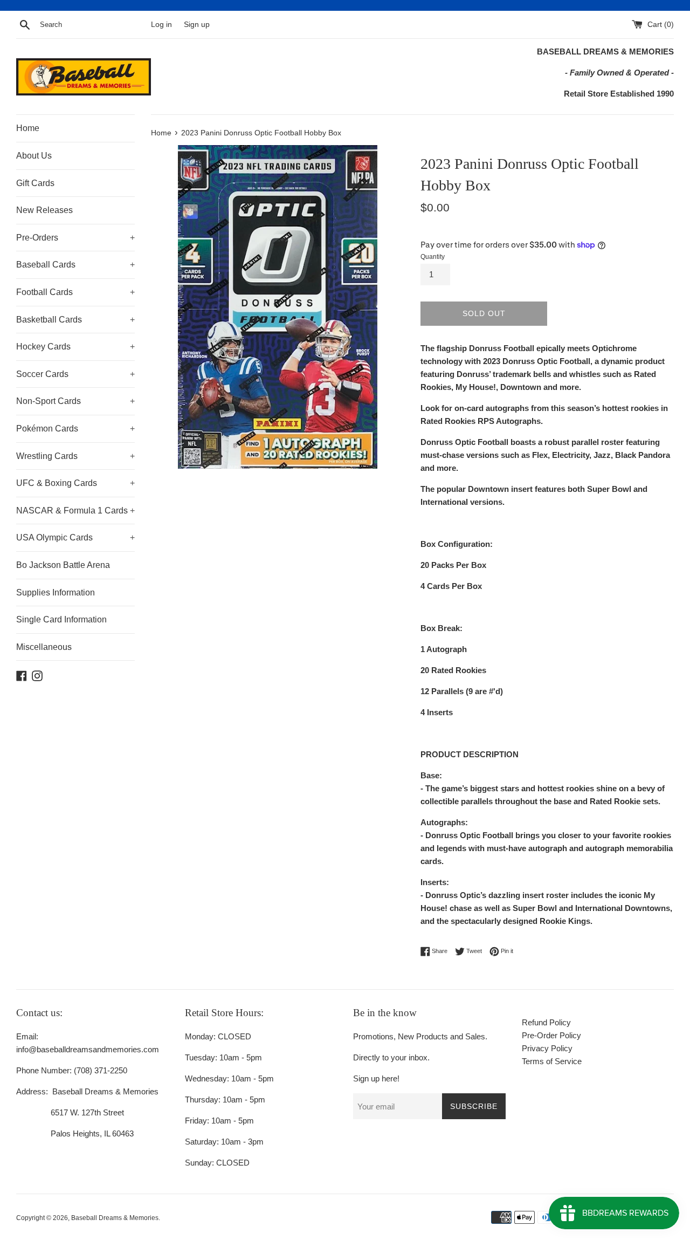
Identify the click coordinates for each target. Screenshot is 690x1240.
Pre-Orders (75, 237)
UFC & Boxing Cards (75, 483)
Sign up (197, 24)
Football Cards (75, 292)
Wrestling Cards (75, 456)
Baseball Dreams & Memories (114, 1218)
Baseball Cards (75, 264)
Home (27, 128)
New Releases (44, 210)
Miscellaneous (44, 647)
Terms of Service (552, 1061)
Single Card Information (61, 619)
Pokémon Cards (75, 428)
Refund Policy (546, 1022)
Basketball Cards (75, 319)
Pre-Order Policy (551, 1035)
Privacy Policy (547, 1048)
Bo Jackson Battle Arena (63, 565)
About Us (34, 155)
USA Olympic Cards (75, 537)
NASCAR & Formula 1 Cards (75, 510)
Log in (161, 24)
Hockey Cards (75, 346)
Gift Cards (35, 183)
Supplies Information (55, 592)
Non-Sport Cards (75, 401)
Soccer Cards (75, 374)
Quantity (432, 257)
